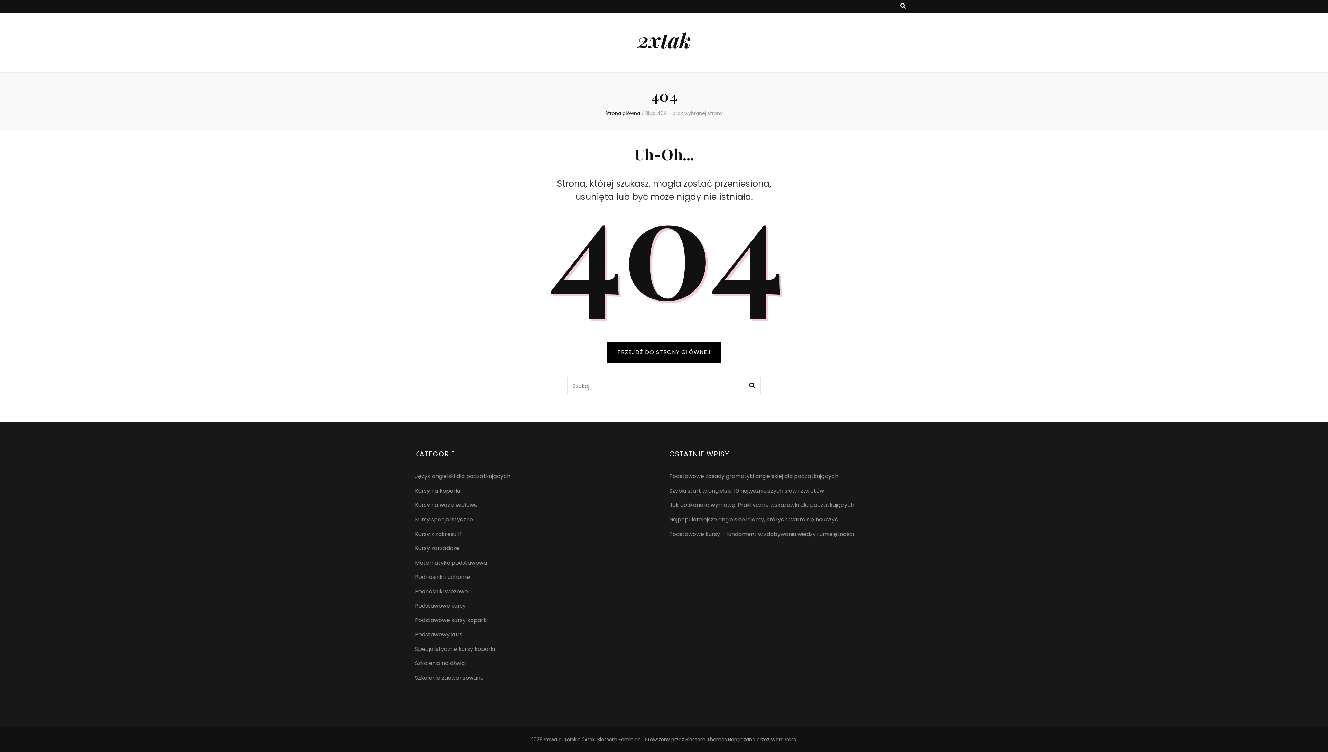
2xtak (664, 40)
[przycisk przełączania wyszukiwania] (903, 6)
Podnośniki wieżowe (441, 592)
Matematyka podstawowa (451, 563)
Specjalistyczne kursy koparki (455, 649)
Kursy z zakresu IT (439, 534)
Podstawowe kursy (440, 606)
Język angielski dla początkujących (462, 476)
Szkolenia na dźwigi (440, 663)
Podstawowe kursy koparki (451, 620)
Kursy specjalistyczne (444, 519)
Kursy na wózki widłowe (446, 505)
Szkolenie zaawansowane (449, 678)
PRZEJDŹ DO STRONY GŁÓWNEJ (664, 352)
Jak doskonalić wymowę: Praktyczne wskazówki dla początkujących (761, 505)
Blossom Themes (706, 739)
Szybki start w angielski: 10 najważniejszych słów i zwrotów (746, 491)
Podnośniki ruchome (442, 577)
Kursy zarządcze (437, 548)
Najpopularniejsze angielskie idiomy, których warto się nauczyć (753, 519)
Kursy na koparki (437, 491)
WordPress (783, 739)
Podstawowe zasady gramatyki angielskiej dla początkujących (753, 476)
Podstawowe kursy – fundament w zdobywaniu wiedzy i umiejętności (761, 534)
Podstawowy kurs (438, 634)
